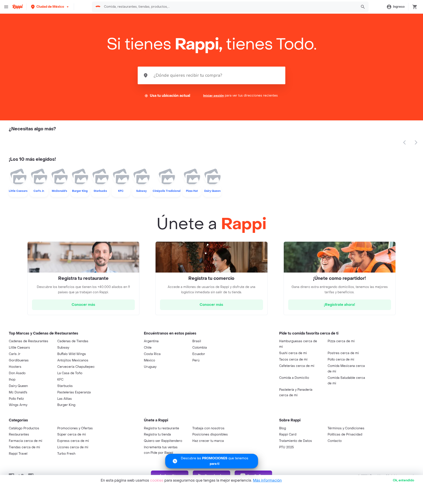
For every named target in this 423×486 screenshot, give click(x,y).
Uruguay (150, 367)
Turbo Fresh (66, 454)
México (149, 360)
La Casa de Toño (69, 373)
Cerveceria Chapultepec (76, 367)
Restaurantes (19, 434)
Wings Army (18, 405)
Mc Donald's (18, 392)
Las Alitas (64, 399)
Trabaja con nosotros (208, 428)
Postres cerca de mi (343, 353)
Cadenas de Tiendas (72, 341)
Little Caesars (19, 348)
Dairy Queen (18, 386)
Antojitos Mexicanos (72, 360)
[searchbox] (229, 7)
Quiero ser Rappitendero (163, 441)
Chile (148, 348)
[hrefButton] (83, 304)
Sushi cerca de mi (293, 353)
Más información (267, 480)
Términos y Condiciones (346, 428)
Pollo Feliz (16, 399)
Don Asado (17, 373)
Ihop (12, 380)
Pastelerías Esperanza (74, 392)
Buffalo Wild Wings (71, 354)
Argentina (151, 341)
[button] (50, 6)
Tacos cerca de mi (293, 359)
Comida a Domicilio (294, 378)
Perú (195, 360)
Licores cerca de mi (72, 447)
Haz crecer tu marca (208, 441)
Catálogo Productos (24, 428)
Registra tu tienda (157, 434)
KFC (60, 380)
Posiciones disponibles (210, 434)
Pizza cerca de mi (341, 341)
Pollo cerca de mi (341, 359)
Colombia (199, 348)
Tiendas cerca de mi (24, 447)
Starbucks (65, 386)
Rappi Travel (18, 454)
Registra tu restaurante (161, 428)
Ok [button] (403, 480)
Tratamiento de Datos (295, 441)
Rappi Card (287, 434)
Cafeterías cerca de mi (296, 366)
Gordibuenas (19, 360)
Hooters (15, 367)
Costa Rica (152, 354)
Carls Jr (14, 354)
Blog (282, 428)
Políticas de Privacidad (345, 434)
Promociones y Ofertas (75, 428)
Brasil (196, 341)
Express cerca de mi (73, 441)
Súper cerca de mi (71, 434)
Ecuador (198, 354)
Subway (63, 348)
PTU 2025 (286, 447)
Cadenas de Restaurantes (28, 341)
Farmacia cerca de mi (25, 441)
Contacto (335, 441)
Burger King (66, 405)
